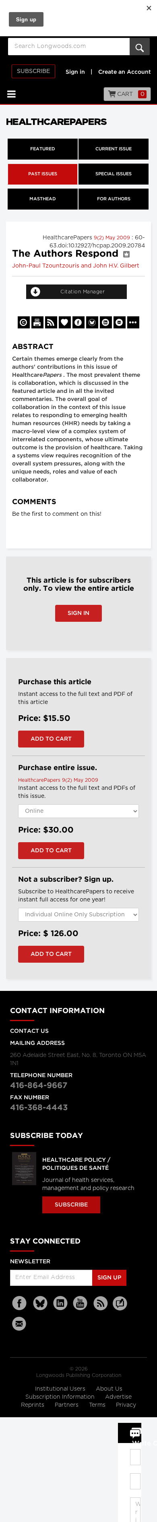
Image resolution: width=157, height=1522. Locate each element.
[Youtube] (80, 1303)
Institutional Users (61, 1389)
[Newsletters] (20, 1323)
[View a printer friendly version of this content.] (37, 322)
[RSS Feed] (101, 1303)
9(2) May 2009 (113, 237)
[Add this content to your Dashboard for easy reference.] (65, 322)
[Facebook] (20, 1303)
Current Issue (113, 149)
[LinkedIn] (60, 1303)
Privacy (126, 1405)
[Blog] (120, 1308)
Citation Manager (82, 291)
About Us (109, 1389)
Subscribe (33, 71)
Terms (98, 1405)
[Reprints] (24, 322)
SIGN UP (109, 1277)
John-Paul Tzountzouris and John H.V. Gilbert (75, 266)
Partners (67, 1405)
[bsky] (40, 1303)
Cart (130, 94)
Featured (42, 149)
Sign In (78, 613)
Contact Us (29, 1031)
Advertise (118, 1397)
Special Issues (113, 174)
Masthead (42, 199)
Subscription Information (60, 1397)
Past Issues (42, 174)
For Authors (113, 199)
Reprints (33, 1405)
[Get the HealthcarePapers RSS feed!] (51, 322)
